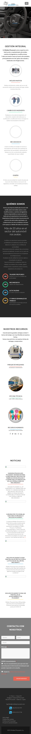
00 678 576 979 (17, 708)
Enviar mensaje (21, 678)
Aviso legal (6, 717)
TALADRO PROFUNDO (16, 274)
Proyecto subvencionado (10, 722)
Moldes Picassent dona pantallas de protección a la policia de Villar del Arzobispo (15, 560)
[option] (15, 537)
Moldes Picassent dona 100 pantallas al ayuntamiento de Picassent (15, 595)
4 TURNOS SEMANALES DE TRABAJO (18, 299)
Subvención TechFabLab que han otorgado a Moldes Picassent (15, 515)
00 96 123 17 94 (17, 712)
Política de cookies (8, 719)
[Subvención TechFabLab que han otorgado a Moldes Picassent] (15, 506)
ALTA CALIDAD (14, 290)
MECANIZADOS (14, 282)
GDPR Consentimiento (9, 661)
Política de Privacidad (9, 721)
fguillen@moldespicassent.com (15, 704)
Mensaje (4, 647)
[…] (25, 537)
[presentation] (5, 276)
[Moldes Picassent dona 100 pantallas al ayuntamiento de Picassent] (15, 583)
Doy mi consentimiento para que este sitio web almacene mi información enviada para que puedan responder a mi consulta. (15, 666)
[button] (2, 539)
